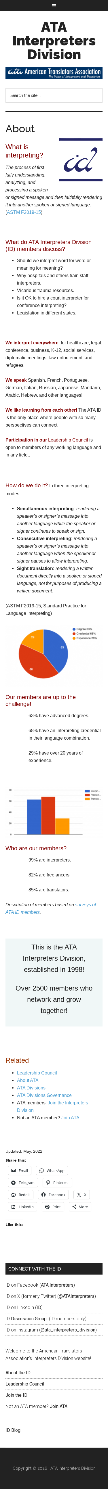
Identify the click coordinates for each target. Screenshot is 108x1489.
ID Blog (12, 1430)
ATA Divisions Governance (44, 1095)
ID (39, 1307)
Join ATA (70, 1117)
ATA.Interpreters (57, 1285)
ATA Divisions (31, 1087)
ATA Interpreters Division (54, 40)
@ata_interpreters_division (68, 1330)
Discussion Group (29, 1318)
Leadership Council (68, 440)
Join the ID (16, 1395)
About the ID (18, 1372)
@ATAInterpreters (76, 1296)
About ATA (28, 1080)
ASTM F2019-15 (24, 212)
